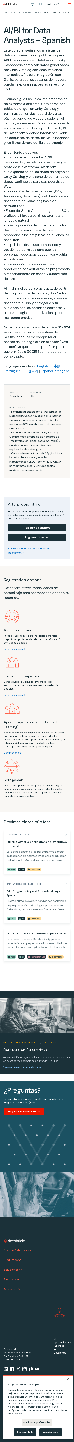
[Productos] (20, 1260)
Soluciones (11, 1269)
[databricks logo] (14, 1241)
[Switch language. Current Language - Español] (32, 4)
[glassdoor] (31, 1369)
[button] (41, 4)
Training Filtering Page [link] (33, 12)
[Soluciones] (20, 1270)
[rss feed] (24, 1369)
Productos (11, 1260)
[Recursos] (18, 1279)
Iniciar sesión (53, 4)
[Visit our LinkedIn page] (6, 1369)
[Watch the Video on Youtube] (37, 1369)
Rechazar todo (25, 1432)
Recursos (10, 1279)
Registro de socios (37, 537)
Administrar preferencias (36, 1422)
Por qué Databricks (16, 1250)
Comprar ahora (12, 752)
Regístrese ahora (13, 648)
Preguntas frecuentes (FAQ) (24, 1111)
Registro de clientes (37, 528)
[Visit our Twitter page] (18, 1369)
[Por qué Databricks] (31, 1250)
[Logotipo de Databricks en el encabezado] (10, 4)
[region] (38, 1407)
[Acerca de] (19, 1289)
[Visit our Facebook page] (12, 1369)
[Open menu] (69, 4)
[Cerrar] (67, 1379)
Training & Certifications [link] (13, 12)
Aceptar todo (50, 1432)
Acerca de (10, 1289)
